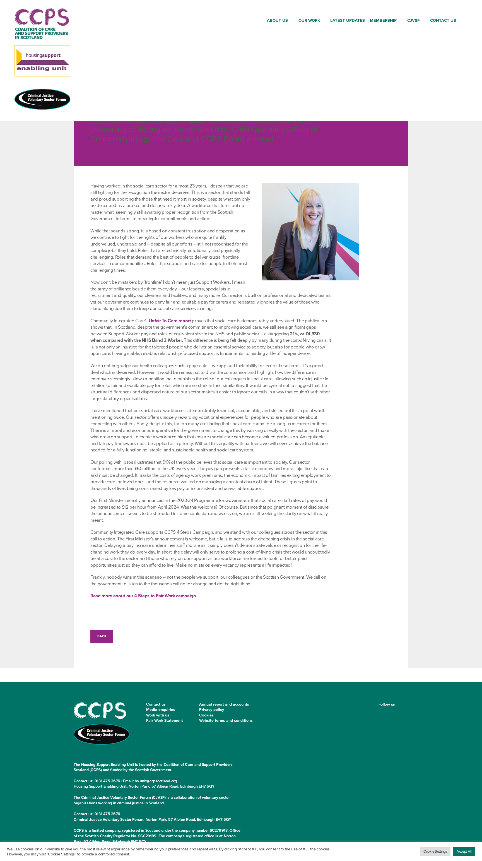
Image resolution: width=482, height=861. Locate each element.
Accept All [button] (464, 851)
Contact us (156, 704)
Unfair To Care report (170, 320)
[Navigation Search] (463, 21)
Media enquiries (160, 710)
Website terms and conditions (226, 720)
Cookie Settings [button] (435, 851)
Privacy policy (211, 710)
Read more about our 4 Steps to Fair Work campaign (143, 595)
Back (101, 636)
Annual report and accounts (224, 704)
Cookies (206, 715)
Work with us (157, 715)
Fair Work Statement (164, 720)
